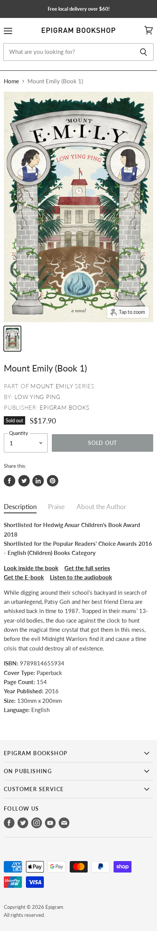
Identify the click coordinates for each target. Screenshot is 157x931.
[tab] (20, 508)
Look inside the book (31, 567)
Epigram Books (65, 407)
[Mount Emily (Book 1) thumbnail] (12, 338)
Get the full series (87, 567)
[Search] (143, 52)
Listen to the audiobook (81, 577)
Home (11, 81)
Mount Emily (51, 386)
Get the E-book (24, 577)
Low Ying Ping (37, 396)
